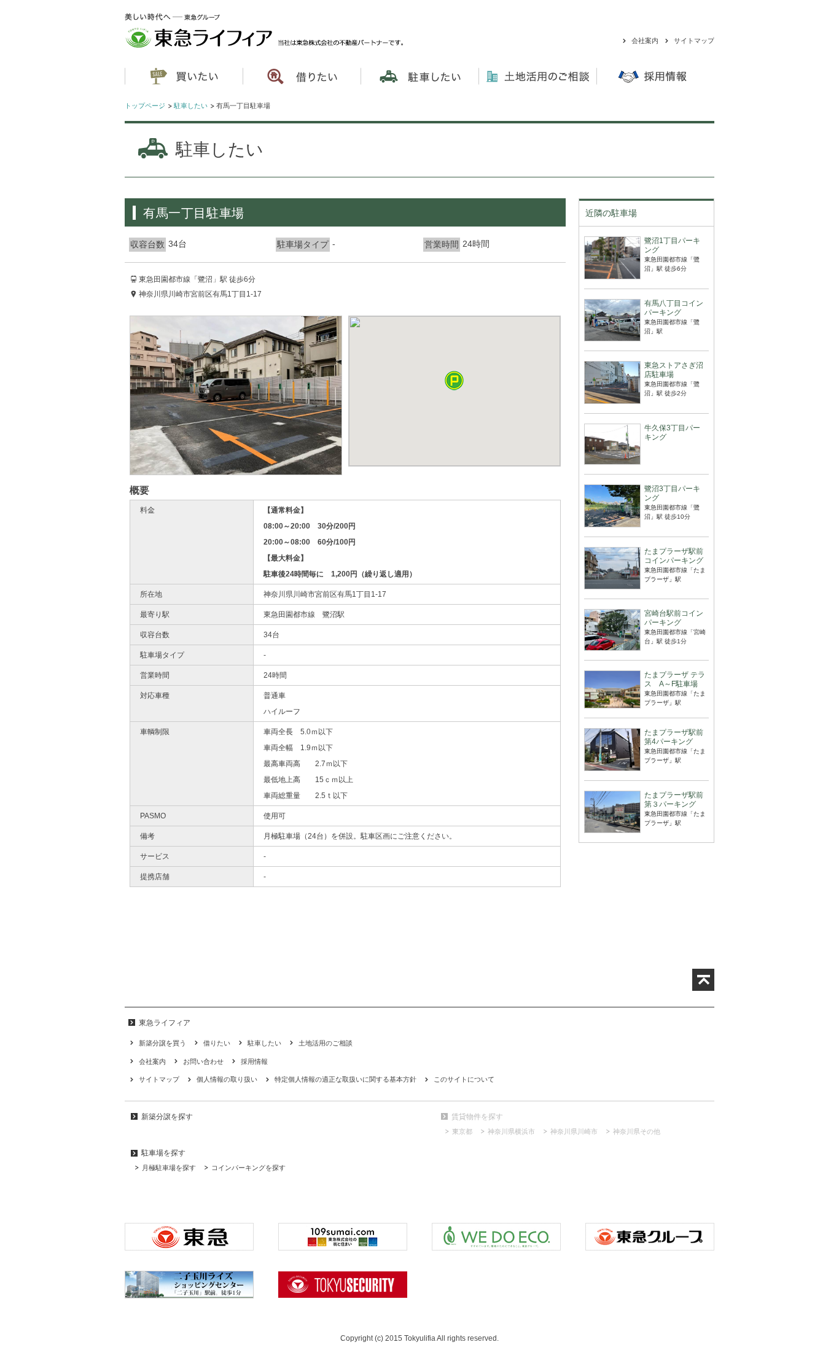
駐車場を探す (163, 1153)
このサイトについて (464, 1079)
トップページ (145, 105)
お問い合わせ (203, 1061)
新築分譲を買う (162, 1043)
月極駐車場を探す (169, 1167)
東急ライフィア (282, 30)
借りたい (216, 1043)
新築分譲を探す (167, 1116)
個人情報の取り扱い (227, 1079)
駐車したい (191, 105)
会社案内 (644, 40)
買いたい (184, 76)
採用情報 (254, 1061)
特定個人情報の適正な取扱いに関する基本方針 (345, 1079)
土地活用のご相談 (537, 76)
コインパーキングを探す (248, 1167)
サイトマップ (694, 40)
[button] (454, 380)
